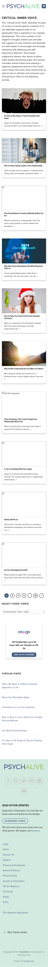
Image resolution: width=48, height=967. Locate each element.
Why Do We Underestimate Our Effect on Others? (24, 369)
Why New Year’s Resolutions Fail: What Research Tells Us (23, 267)
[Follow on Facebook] (8, 781)
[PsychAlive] (23, 6)
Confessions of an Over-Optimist (18, 707)
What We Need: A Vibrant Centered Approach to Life (19, 686)
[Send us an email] (31, 781)
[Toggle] (4, 932)
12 (35, 595)
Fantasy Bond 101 (11, 519)
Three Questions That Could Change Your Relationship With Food (20, 420)
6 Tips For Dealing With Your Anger (18, 469)
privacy (36, 830)
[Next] (41, 595)
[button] (3, 6)
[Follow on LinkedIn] (39, 781)
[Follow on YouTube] (24, 791)
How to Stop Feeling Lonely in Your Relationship (23, 166)
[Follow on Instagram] (16, 781)
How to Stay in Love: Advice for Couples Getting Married (22, 719)
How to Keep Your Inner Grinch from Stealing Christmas (22, 317)
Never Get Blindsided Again (16, 697)
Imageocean (28, 961)
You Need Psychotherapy (14, 730)
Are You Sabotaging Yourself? (16, 570)
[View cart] (44, 6)
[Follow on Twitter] (23, 781)
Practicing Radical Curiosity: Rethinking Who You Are (24, 214)
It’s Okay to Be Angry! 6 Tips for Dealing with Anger (22, 117)
